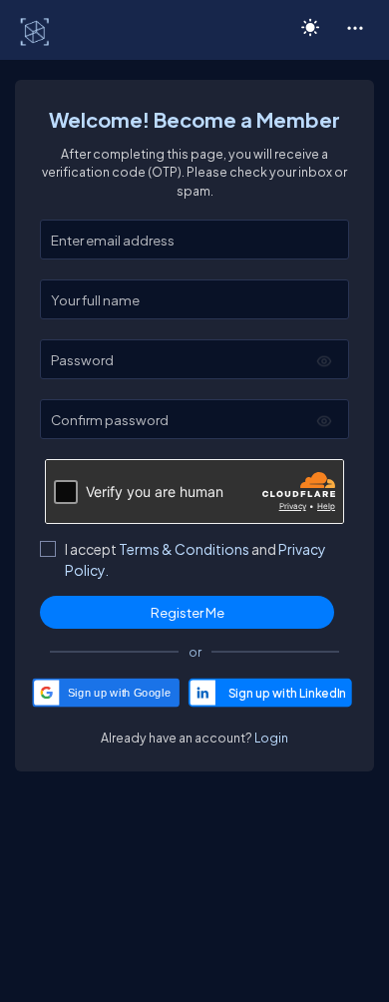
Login (271, 738)
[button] (354, 27)
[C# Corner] (36, 31)
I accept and (195, 559)
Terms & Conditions (184, 549)
